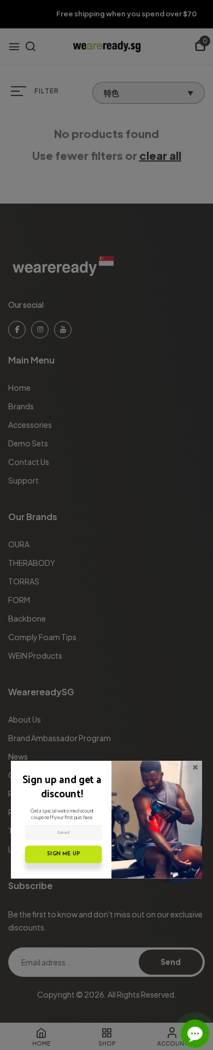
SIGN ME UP (63, 854)
